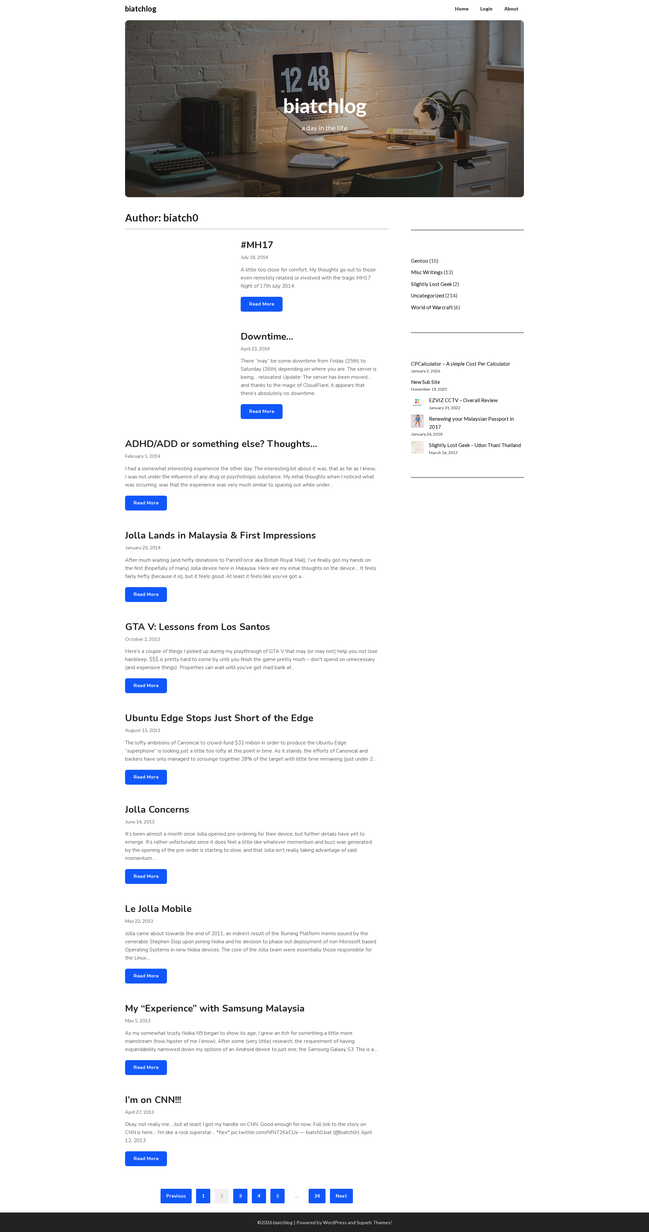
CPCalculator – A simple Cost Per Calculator (460, 364)
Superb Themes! (374, 1222)
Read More (261, 304)
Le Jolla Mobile (158, 908)
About (511, 8)
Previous (176, 1196)
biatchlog (141, 8)
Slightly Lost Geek (431, 284)
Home (461, 8)
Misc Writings (427, 272)
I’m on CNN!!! (153, 1100)
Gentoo (419, 261)
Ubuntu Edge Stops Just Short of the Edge (219, 718)
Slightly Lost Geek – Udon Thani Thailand (475, 445)
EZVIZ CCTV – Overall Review (463, 400)
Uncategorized (427, 295)
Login (486, 8)
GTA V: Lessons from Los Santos (197, 627)
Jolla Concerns (157, 809)
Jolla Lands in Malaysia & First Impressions (220, 535)
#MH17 (257, 245)
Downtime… (267, 336)
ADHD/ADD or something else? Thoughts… (221, 444)
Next (341, 1196)
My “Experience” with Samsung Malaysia (215, 1008)
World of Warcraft (432, 307)
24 (317, 1196)
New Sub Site (425, 382)
